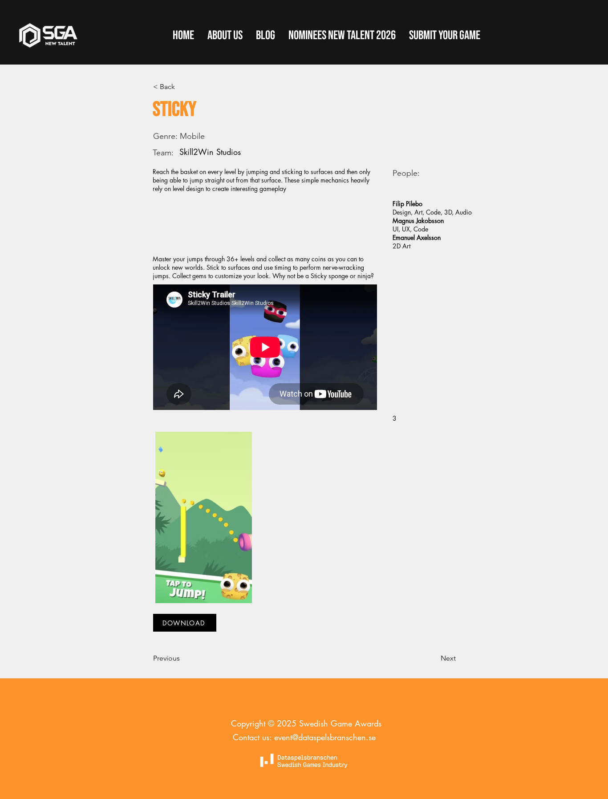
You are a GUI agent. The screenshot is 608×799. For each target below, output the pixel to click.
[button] (444, 35)
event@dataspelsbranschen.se (325, 737)
